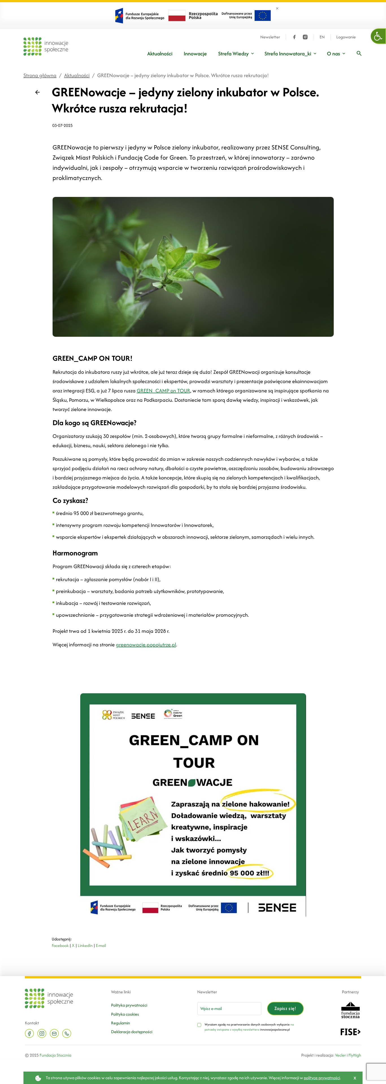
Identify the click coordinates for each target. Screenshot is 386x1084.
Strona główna (40, 75)
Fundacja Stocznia (55, 1055)
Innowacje (195, 53)
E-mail (101, 945)
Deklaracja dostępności (131, 1032)
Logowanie (346, 37)
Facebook (60, 945)
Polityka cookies (125, 1014)
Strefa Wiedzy (233, 53)
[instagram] (305, 37)
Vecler (340, 1055)
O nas (333, 53)
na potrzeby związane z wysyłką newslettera (249, 1027)
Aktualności (159, 53)
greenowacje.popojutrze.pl (146, 644)
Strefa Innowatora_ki (287, 53)
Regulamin (120, 1023)
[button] (378, 36)
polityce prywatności (322, 1078)
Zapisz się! (285, 1008)
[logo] (45, 46)
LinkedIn (85, 945)
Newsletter (270, 37)
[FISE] (350, 1031)
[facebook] (294, 37)
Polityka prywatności (129, 1005)
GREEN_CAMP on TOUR (163, 390)
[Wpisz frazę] (359, 53)
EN (322, 37)
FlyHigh (354, 1055)
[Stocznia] (350, 1009)
